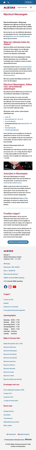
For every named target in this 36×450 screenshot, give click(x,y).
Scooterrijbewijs (10, 121)
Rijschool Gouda (9, 372)
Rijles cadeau (8, 425)
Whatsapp (7, 263)
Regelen (6, 303)
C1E (30, 123)
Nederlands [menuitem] (12, 434)
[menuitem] (11, 434)
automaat (7, 183)
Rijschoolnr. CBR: (12, 267)
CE (8, 125)
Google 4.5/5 (8, 393)
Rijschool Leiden (9, 375)
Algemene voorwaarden (11, 307)
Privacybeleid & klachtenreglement (14, 310)
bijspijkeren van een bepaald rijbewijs (18, 36)
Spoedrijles (7, 415)
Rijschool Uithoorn (9, 365)
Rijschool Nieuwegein (10, 350)
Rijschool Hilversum (10, 347)
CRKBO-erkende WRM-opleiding (14, 278)
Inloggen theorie (9, 411)
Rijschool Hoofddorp (10, 354)
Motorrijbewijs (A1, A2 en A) (14, 119)
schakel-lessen (17, 183)
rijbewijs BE (25, 123)
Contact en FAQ (8, 299)
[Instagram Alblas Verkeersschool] (6, 288)
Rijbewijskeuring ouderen (11, 422)
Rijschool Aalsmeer (10, 361)
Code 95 (7, 117)
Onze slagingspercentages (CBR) (14, 390)
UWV (5, 281)
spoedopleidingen (26, 67)
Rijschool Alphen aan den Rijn (13, 379)
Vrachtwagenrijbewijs (12, 130)
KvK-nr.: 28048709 (9, 270)
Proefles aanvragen (18, 242)
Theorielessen (8, 418)
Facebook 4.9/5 (8, 397)
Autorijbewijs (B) (10, 128)
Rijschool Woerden (9, 368)
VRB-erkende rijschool (11, 274)
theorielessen (8, 147)
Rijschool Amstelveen (10, 358)
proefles (25, 198)
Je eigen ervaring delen (11, 400)
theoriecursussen (9, 75)
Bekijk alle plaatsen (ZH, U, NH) (13, 343)
